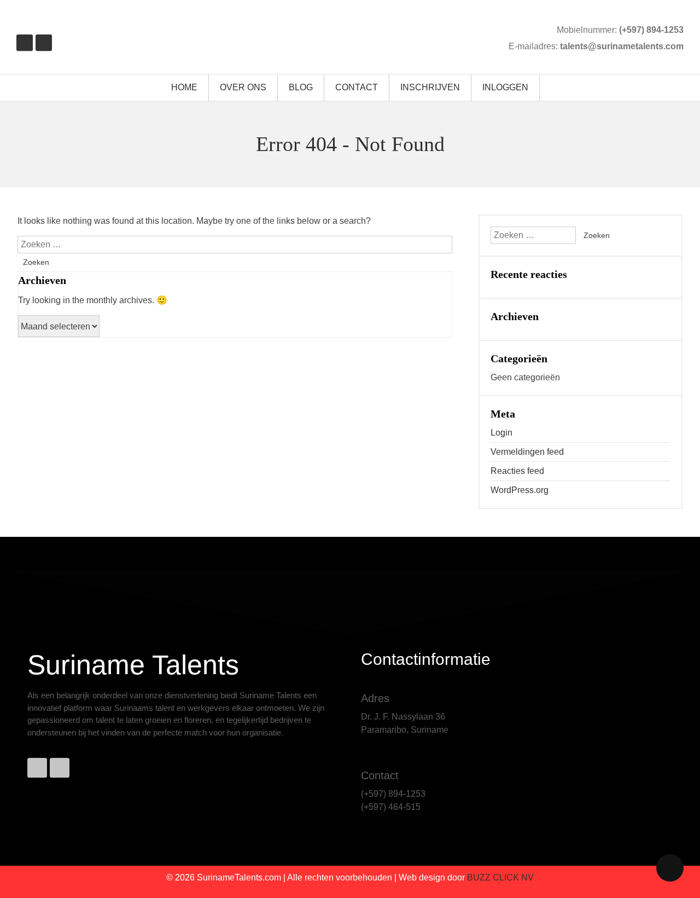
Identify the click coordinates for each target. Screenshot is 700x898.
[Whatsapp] (59, 768)
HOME (184, 87)
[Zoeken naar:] (235, 244)
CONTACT (356, 87)
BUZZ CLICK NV (500, 877)
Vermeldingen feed (527, 451)
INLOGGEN (505, 87)
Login (501, 432)
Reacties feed (517, 471)
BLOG (301, 87)
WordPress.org (520, 490)
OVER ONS (243, 87)
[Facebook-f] (37, 768)
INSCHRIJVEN (430, 87)
